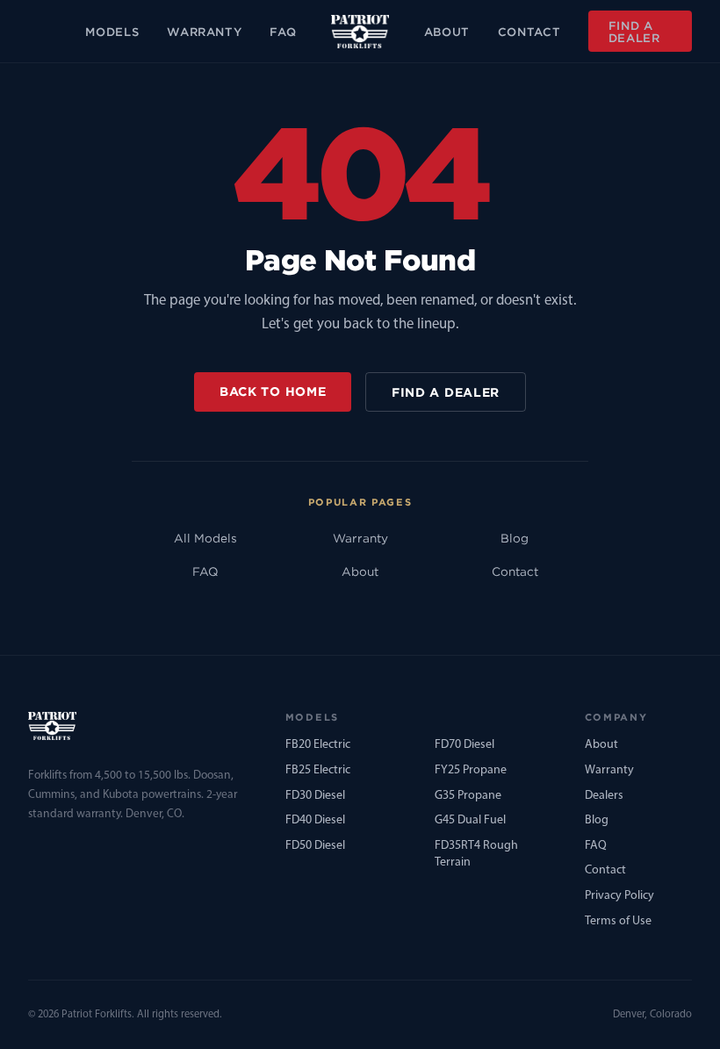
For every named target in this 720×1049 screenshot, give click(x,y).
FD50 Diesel (315, 845)
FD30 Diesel (315, 795)
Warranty (204, 31)
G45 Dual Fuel (470, 820)
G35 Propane (468, 795)
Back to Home (273, 391)
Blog (514, 538)
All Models (205, 538)
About (447, 31)
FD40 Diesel (315, 820)
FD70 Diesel (464, 744)
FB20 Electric (317, 744)
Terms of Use (618, 921)
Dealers (604, 795)
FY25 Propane (471, 770)
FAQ (283, 31)
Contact (529, 31)
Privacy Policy (619, 895)
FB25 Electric (317, 770)
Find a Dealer (634, 31)
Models (112, 31)
